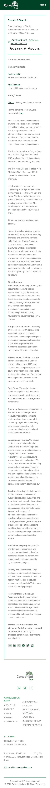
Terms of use (16, 781)
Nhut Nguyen (14, 85)
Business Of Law (31, 721)
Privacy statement (31, 781)
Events (8, 717)
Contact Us (11, 721)
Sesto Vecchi (14, 74)
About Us (9, 705)
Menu (43, 5)
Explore (9, 709)
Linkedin (19, 688)
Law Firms (28, 717)
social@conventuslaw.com (20, 767)
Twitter (25, 688)
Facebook (31, 688)
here (21, 113)
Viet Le (11, 102)
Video (7, 713)
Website (35, 40)
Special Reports (32, 725)
